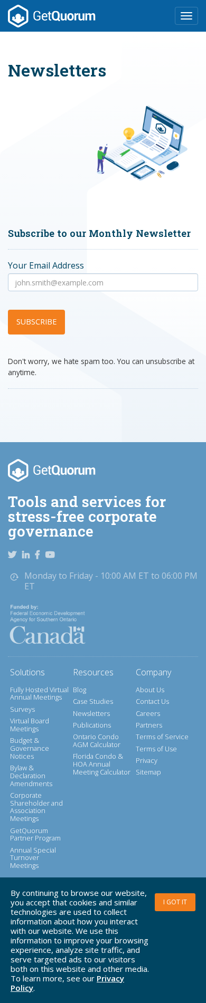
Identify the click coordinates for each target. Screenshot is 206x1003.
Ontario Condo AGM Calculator (96, 740)
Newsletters (91, 713)
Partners (149, 725)
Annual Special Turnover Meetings (33, 857)
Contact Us (152, 701)
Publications (92, 725)
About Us (150, 689)
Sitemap (148, 772)
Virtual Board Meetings (29, 724)
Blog (79, 689)
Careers (148, 713)
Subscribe (36, 322)
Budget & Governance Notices (29, 747)
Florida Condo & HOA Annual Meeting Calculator (101, 763)
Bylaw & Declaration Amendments (31, 775)
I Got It (175, 901)
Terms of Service (162, 736)
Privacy (146, 760)
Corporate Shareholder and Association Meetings (36, 806)
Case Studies (93, 701)
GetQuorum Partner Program (35, 834)
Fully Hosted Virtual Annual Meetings (39, 693)
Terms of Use (156, 748)
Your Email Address (46, 265)
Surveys (22, 709)
